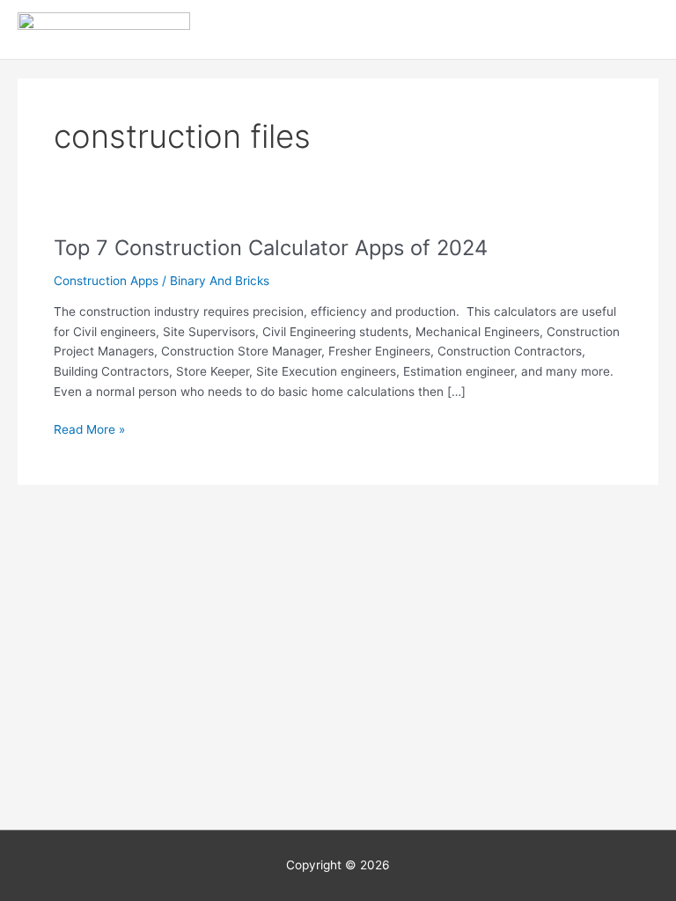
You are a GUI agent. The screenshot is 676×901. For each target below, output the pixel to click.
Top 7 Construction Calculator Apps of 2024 (271, 247)
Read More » (89, 428)
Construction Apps (106, 281)
